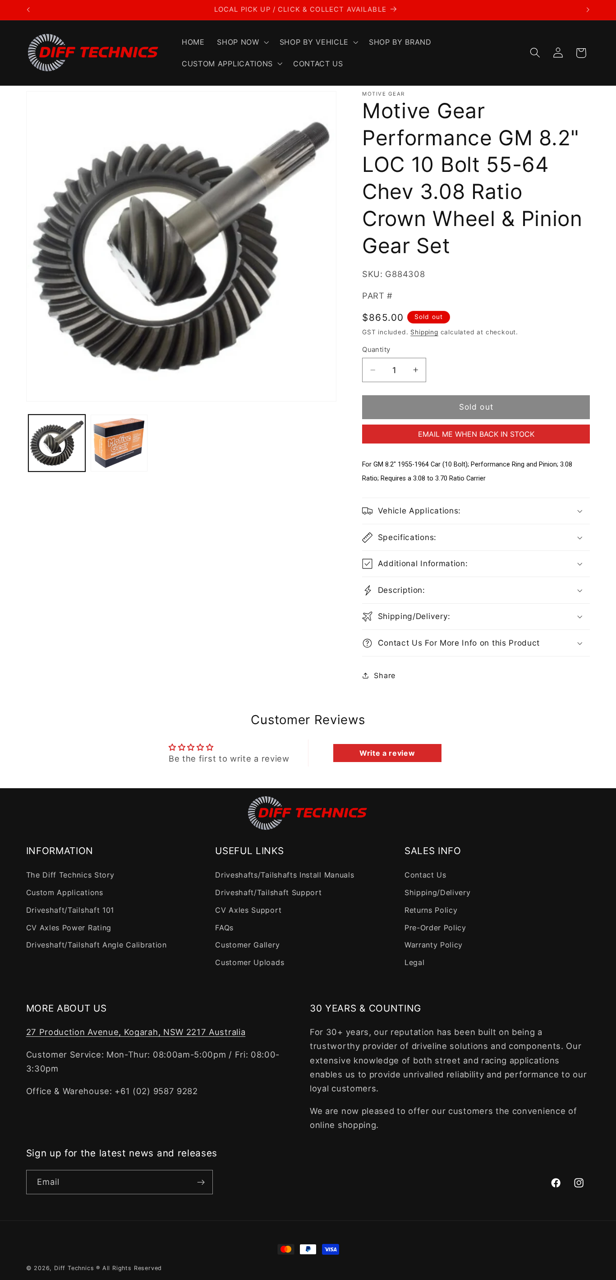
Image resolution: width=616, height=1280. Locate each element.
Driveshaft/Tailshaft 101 (70, 910)
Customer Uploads (249, 962)
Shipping (424, 332)
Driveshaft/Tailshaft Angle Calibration (96, 944)
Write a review (387, 753)
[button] (242, 42)
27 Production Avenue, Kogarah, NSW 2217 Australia (136, 1032)
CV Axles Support (248, 910)
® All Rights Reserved (129, 1268)
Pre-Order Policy (435, 927)
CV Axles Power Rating (69, 927)
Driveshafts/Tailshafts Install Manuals (284, 874)
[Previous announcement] (28, 10)
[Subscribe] (200, 1182)
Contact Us (425, 874)
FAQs (224, 927)
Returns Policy (431, 910)
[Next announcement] (588, 10)
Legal (414, 962)
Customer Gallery (247, 944)
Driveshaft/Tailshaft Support (268, 892)
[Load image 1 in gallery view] (56, 443)
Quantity (376, 350)
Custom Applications (64, 892)
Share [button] (384, 675)
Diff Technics (74, 1268)
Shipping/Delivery (438, 892)
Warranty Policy (434, 944)
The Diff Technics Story (70, 874)
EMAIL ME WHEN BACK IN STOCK (476, 434)
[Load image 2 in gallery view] (119, 443)
